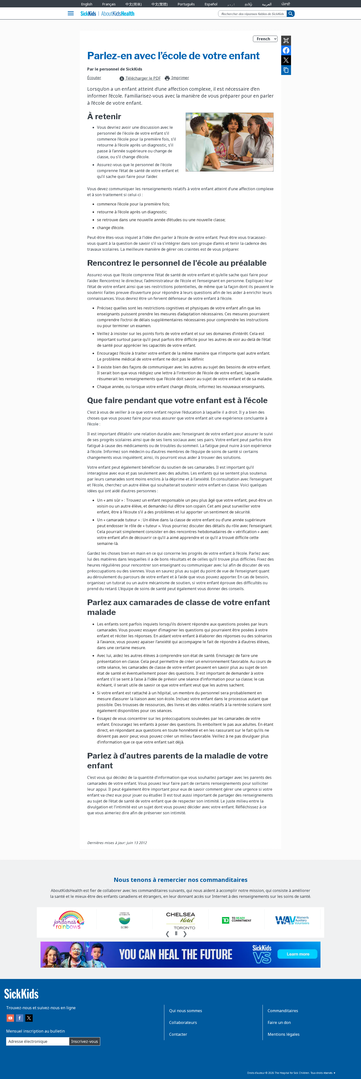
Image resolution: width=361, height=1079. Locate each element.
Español (211, 4)
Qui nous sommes (185, 1010)
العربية (267, 4)
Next (185, 933)
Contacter (178, 1034)
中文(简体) (133, 4)
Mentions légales (284, 1034)
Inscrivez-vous (84, 1041)
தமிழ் (248, 4)
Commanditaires (283, 1010)
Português (186, 4)
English (86, 4)
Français (109, 4)
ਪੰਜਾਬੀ (285, 4)
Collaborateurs (183, 1022)
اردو (231, 4)
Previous (167, 933)
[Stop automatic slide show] (176, 933)
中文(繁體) (160, 4)
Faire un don (279, 1022)
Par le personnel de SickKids (114, 69)
